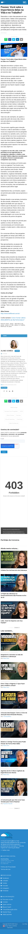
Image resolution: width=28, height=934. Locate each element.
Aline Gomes (7, 350)
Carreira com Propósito (11, 411)
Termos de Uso (5, 869)
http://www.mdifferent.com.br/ (10, 313)
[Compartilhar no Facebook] (9, 39)
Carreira (18, 415)
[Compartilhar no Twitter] (13, 39)
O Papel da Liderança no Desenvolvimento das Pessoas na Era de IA (13, 595)
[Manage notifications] (4, 926)
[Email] (21, 39)
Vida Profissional (13, 423)
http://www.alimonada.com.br (9, 384)
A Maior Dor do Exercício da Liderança (14, 570)
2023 (21, 411)
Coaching (19, 419)
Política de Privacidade (8, 867)
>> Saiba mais (5, 850)
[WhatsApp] (5, 39)
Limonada (4, 353)
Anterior (11, 627)
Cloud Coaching (9, 419)
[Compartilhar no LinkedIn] (17, 39)
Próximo (16, 627)
